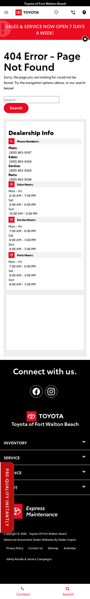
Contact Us (35, 548)
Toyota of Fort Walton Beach (48, 533)
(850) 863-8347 (20, 152)
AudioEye (70, 548)
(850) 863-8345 (20, 170)
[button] (85, 39)
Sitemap (53, 548)
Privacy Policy (14, 548)
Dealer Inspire (67, 539)
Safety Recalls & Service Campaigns (29, 559)
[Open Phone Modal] (73, 12)
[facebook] (36, 391)
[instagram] (51, 391)
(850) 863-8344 (20, 161)
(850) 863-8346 (20, 179)
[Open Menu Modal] (6, 12)
